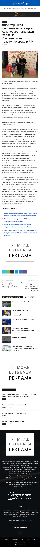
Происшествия (14, 539)
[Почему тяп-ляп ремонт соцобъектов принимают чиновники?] (6, 313)
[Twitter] (4, 272)
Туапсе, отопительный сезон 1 (13, 421)
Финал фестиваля (19, 337)
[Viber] (25, 272)
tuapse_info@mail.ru (26, 520)
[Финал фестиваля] (6, 339)
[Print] (12, 272)
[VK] (21, 272)
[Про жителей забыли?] (6, 304)
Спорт (21, 539)
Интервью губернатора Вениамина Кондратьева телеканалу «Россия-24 (10, 285)
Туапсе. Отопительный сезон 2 (14, 413)
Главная (4, 19)
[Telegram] (16, 272)
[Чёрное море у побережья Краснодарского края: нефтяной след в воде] (6, 348)
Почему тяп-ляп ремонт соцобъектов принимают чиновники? (22, 313)
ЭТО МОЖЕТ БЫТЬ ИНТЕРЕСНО (12, 297)
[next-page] (6, 355)
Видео (4, 399)
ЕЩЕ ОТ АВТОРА (30, 297)
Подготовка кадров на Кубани (23, 319)
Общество (11, 19)
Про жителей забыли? (20, 302)
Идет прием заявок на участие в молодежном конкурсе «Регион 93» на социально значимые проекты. (20, 232)
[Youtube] (20, 533)
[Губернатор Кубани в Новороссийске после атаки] (6, 330)
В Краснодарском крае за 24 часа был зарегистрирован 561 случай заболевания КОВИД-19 (29, 286)
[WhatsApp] (8, 272)
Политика (27, 539)
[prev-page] (3, 355)
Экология (34, 539)
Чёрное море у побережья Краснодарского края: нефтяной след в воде (24, 348)
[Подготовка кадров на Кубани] (6, 322)
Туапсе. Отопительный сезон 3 (14, 405)
